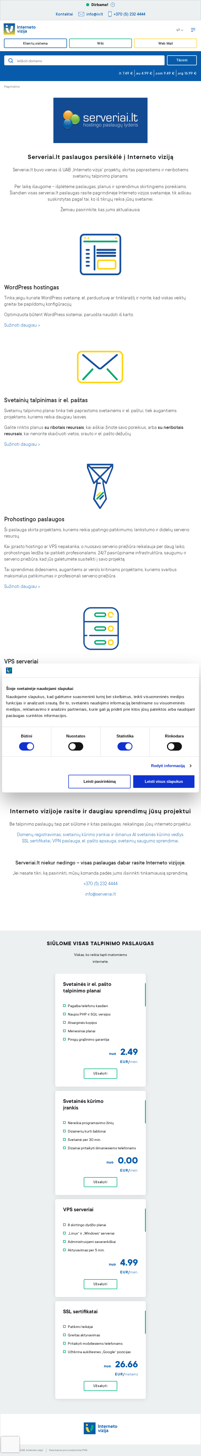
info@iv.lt (94, 14)
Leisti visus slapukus (164, 781)
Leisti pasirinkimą (99, 781)
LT (178, 30)
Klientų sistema (35, 44)
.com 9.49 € (165, 74)
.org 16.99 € (187, 74)
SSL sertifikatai (36, 841)
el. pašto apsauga (99, 841)
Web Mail (165, 44)
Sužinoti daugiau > (22, 325)
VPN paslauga (66, 841)
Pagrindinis (12, 87)
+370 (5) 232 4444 (129, 14)
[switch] (75, 746)
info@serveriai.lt (100, 894)
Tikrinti (181, 61)
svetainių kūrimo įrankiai (86, 835)
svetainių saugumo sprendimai (148, 841)
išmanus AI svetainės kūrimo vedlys (149, 835)
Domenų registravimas (39, 835)
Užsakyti (100, 1074)
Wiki (100, 44)
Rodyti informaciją (168, 765)
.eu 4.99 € (144, 74)
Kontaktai (64, 14)
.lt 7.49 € (125, 74)
